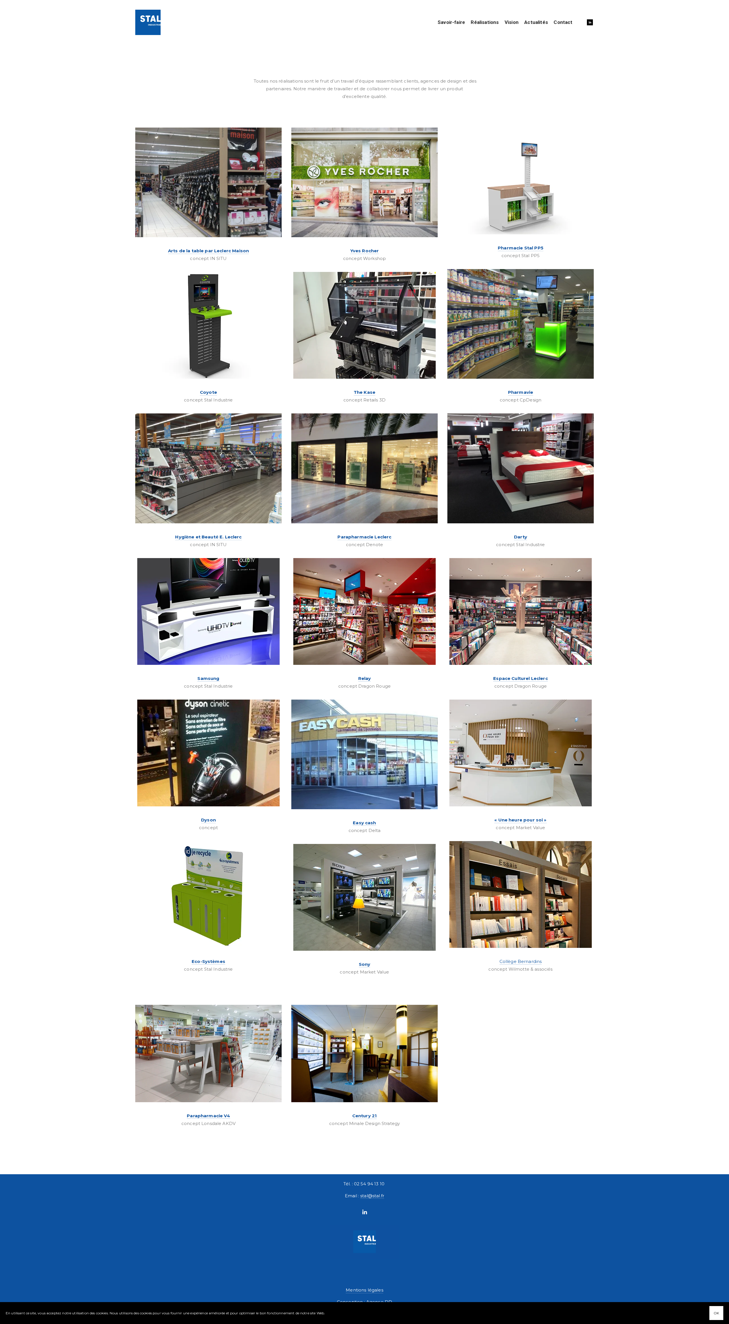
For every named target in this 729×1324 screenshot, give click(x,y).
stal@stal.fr (372, 1195)
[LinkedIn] (364, 1212)
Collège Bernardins (520, 961)
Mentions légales (364, 1290)
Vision (512, 22)
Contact (563, 22)
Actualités (536, 22)
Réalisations (485, 22)
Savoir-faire (451, 22)
